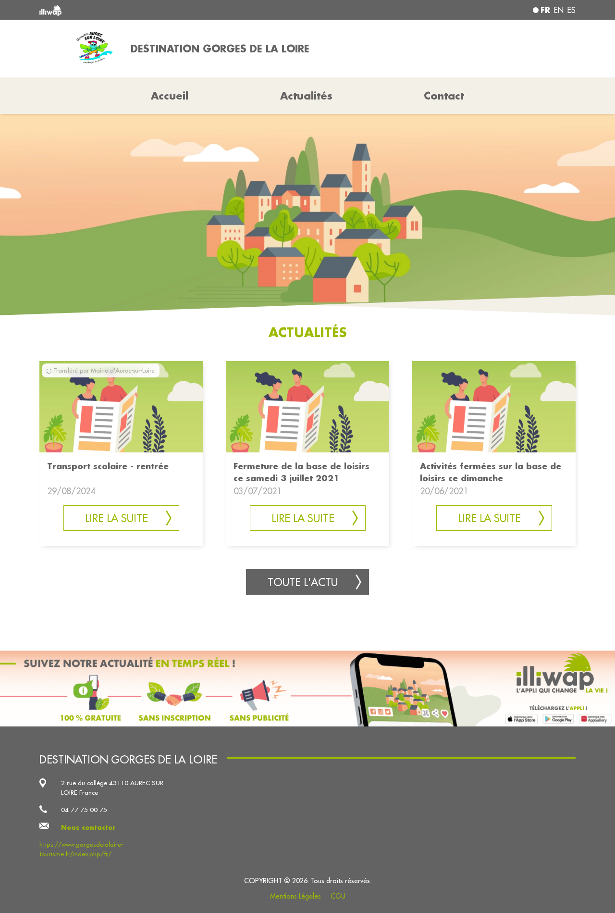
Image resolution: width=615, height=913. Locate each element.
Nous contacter (88, 827)
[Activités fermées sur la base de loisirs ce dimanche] (494, 405)
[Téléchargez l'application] (307, 688)
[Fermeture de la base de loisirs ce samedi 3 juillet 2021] (307, 405)
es (571, 10)
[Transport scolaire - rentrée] (121, 405)
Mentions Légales (295, 896)
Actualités (306, 95)
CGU (338, 896)
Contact (444, 95)
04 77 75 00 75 (84, 810)
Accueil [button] (169, 95)
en (559, 10)
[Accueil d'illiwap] (148, 10)
